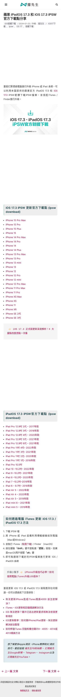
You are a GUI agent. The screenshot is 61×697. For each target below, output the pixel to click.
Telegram (31, 652)
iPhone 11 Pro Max (15, 288)
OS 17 (19, 26)
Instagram (44, 652)
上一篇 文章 (10, 671)
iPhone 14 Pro (13, 241)
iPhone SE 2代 (13, 313)
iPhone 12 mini (13, 279)
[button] (57, 4)
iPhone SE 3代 (13, 317)
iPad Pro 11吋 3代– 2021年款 (21, 451)
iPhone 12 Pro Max (16, 284)
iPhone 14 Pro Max (16, 237)
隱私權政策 (36, 690)
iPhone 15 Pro (13, 224)
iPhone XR (11, 309)
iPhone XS (11, 301)
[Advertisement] (30, 55)
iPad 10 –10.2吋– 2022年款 (20, 468)
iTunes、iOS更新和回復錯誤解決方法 (24, 607)
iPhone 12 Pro (13, 275)
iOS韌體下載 (10, 23)
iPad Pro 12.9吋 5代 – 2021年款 (22, 439)
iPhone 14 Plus (13, 250)
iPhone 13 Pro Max (16, 254)
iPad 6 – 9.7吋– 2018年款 (19, 485)
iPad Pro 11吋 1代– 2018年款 (20, 460)
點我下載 (26, 544)
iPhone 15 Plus (13, 228)
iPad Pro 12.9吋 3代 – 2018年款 (22, 430)
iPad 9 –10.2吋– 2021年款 (19, 473)
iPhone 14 (11, 245)
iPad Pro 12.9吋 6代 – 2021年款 (22, 443)
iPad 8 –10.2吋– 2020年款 (19, 477)
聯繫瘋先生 (24, 690)
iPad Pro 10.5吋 (14, 464)
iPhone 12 (11, 271)
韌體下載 (29, 26)
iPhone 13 (11, 267)
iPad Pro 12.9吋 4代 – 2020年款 (22, 434)
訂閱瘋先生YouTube (18, 656)
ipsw (11, 26)
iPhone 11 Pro (13, 292)
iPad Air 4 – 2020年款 (17, 494)
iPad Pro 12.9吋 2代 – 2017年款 (22, 426)
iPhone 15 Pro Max (16, 220)
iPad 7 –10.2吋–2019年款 (19, 481)
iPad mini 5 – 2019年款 (18, 507)
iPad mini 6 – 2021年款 (18, 502)
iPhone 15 (11, 233)
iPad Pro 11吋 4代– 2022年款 (21, 447)
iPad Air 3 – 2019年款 (17, 498)
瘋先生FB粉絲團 (33, 648)
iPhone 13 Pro (13, 258)
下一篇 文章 (51, 671)
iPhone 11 (11, 305)
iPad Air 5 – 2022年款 (17, 490)
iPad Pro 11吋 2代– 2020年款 (21, 456)
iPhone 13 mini (13, 262)
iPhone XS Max (14, 296)
